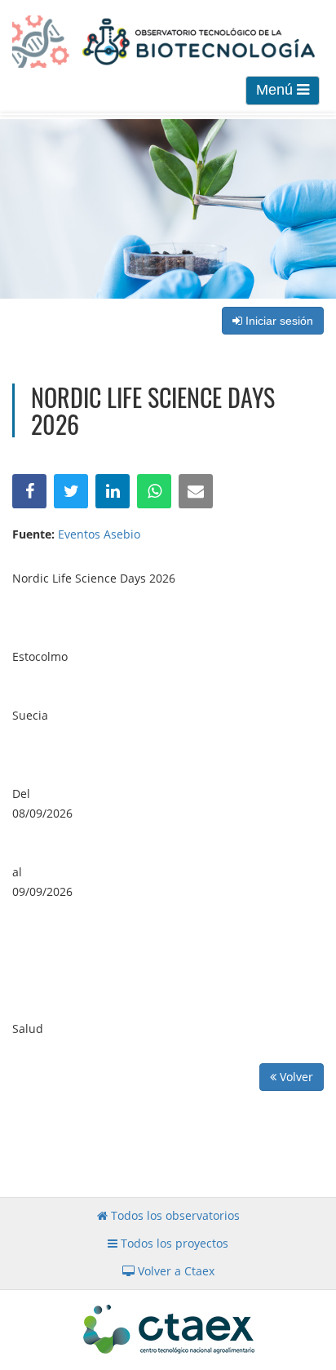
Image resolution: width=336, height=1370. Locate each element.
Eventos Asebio (99, 534)
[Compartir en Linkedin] (112, 491)
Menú (276, 90)
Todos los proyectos (172, 1243)
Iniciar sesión (277, 320)
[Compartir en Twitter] (71, 491)
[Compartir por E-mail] (196, 491)
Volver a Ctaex (174, 1271)
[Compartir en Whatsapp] (154, 491)
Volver (294, 1076)
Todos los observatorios (174, 1215)
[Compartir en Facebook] (29, 491)
